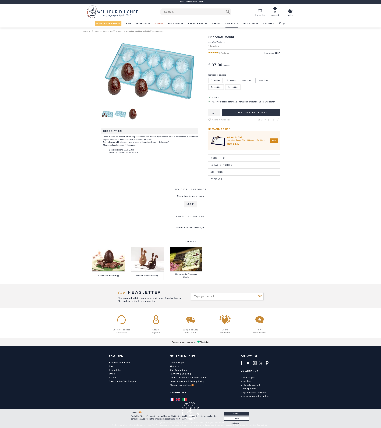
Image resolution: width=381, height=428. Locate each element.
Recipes (282, 23)
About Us (174, 366)
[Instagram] (255, 363)
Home (85, 31)
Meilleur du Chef (183, 356)
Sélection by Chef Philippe (122, 381)
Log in (190, 204)
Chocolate (95, 31)
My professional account (253, 392)
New (111, 366)
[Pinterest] (268, 363)
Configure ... (236, 423)
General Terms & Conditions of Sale (188, 377)
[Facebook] (243, 363)
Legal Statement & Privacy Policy (187, 381)
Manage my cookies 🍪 (182, 385)
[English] (178, 399)
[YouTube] (249, 363)
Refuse (236, 418)
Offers (112, 374)
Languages (178, 392)
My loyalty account (250, 385)
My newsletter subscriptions (255, 396)
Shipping (186, 374)
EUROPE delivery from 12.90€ (190, 2)
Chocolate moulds (108, 31)
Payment (174, 374)
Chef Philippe (177, 362)
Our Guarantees (178, 370)
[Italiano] (184, 399)
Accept (236, 413)
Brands (112, 377)
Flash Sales (115, 370)
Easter (120, 31)
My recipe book (249, 388)
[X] (261, 363)
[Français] (172, 399)
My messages (248, 377)
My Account (249, 371)
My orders (246, 381)
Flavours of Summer (119, 362)
